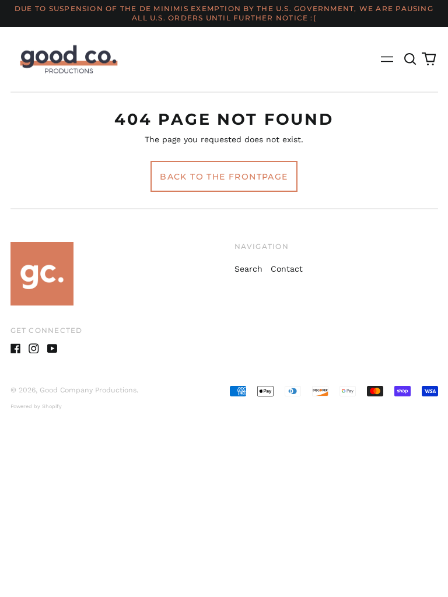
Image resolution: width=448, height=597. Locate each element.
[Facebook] (15, 348)
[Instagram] (34, 348)
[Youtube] (52, 348)
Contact (287, 268)
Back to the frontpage (224, 176)
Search (248, 268)
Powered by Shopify (36, 406)
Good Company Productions (88, 390)
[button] (410, 59)
